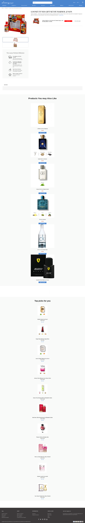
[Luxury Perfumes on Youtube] (46, 519)
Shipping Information (35, 514)
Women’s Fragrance (20, 513)
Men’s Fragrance (19, 514)
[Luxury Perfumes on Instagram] (44, 519)
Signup (49, 517)
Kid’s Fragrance (19, 516)
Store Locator (4, 514)
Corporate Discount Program (21, 517)
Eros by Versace (42, 219)
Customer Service (4, 513)
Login (48, 516)
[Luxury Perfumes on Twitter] (40, 519)
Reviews (6, 84)
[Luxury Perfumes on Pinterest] (42, 519)
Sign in (74, 2)
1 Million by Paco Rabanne (42, 128)
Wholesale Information (5, 517)
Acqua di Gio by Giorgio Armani (42, 189)
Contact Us (3, 516)
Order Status (50, 514)
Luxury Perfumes (9, 521)
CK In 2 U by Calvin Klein (42, 249)
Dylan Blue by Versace (42, 158)
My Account (49, 513)
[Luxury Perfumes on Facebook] (38, 519)
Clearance (34, 513)
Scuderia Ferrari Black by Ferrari (42, 280)
